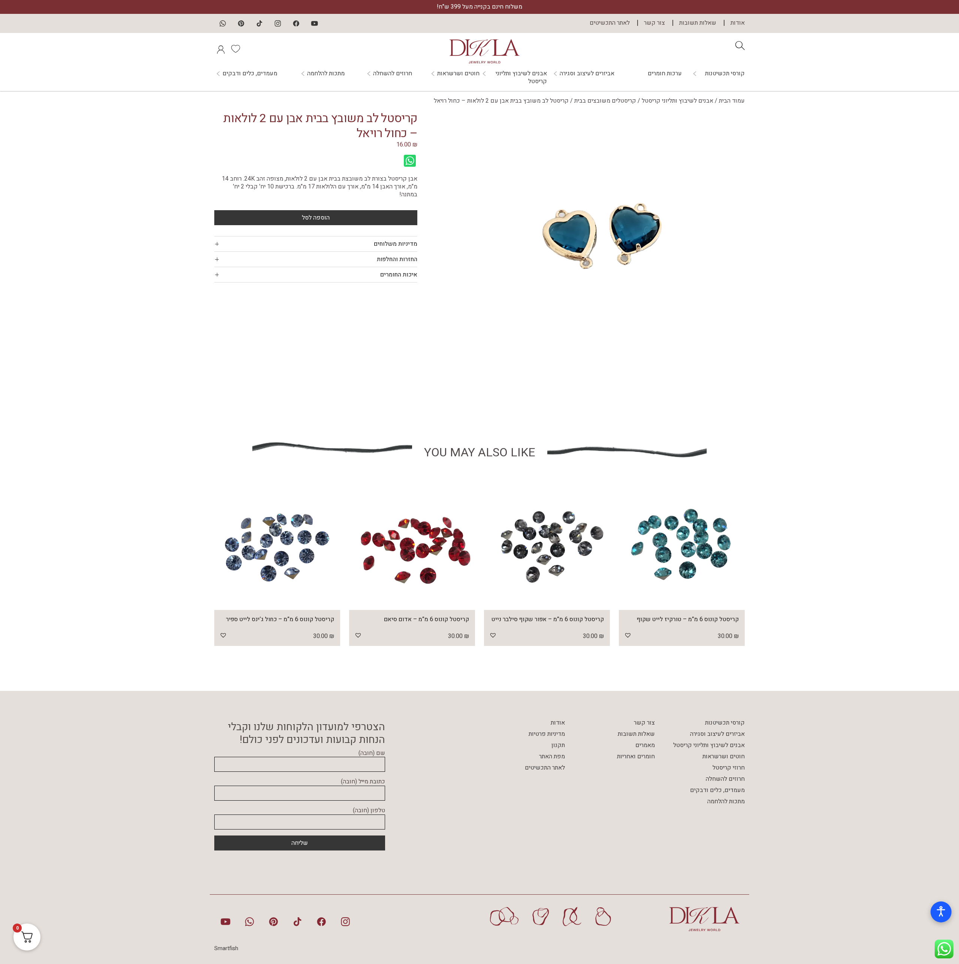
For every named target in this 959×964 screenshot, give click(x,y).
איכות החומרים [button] (398, 274)
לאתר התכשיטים (610, 23)
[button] (627, 635)
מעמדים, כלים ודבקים (250, 74)
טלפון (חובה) (369, 811)
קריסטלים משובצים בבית (605, 100)
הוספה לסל (316, 217)
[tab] (315, 243)
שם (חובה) (372, 753)
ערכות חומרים (665, 73)
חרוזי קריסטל (729, 767)
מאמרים (645, 745)
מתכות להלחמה (326, 74)
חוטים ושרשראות (458, 74)
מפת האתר (552, 756)
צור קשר (654, 23)
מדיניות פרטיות (547, 733)
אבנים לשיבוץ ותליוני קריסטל (521, 77)
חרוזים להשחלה (392, 74)
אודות (737, 23)
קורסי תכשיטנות (725, 74)
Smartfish (226, 948)
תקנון (558, 745)
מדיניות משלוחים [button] (395, 243)
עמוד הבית (732, 100)
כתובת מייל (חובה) (363, 782)
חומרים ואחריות (636, 756)
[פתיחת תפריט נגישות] (941, 911)
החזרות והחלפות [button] (397, 259)
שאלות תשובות (697, 23)
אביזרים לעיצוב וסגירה (587, 74)
